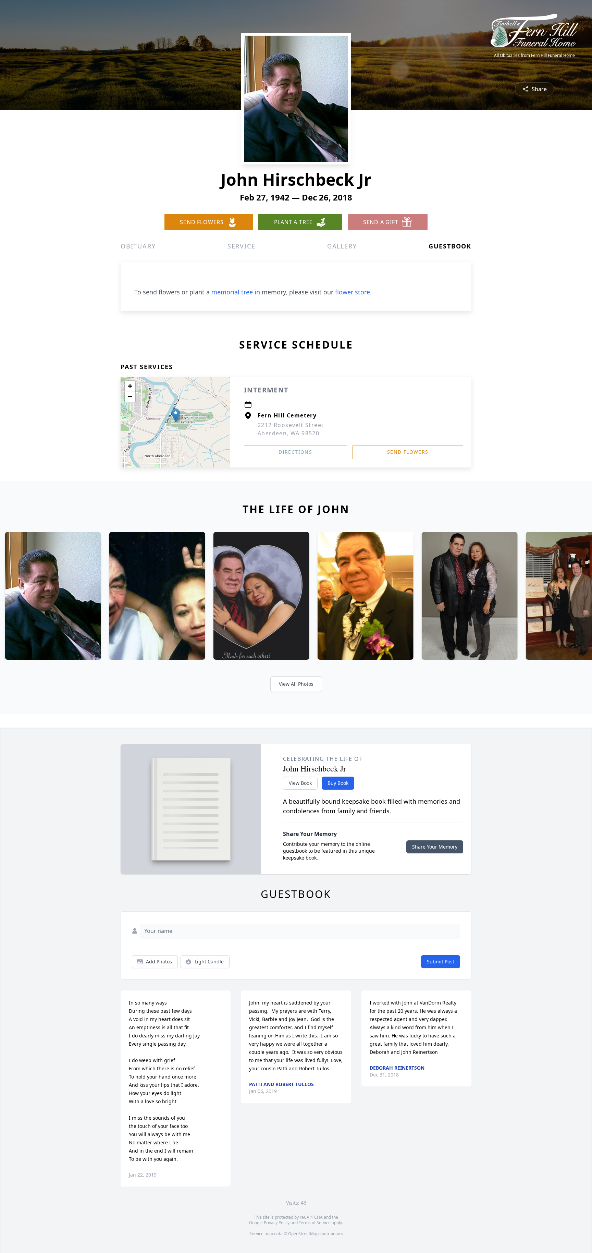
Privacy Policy (276, 1223)
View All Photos (296, 684)
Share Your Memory (434, 846)
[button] (175, 415)
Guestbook (450, 246)
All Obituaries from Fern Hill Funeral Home (534, 55)
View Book (300, 783)
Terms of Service (315, 1223)
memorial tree (232, 292)
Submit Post (440, 961)
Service (241, 246)
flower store (352, 292)
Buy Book (338, 783)
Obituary (138, 246)
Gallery (342, 246)
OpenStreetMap (303, 1234)
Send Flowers (408, 452)
